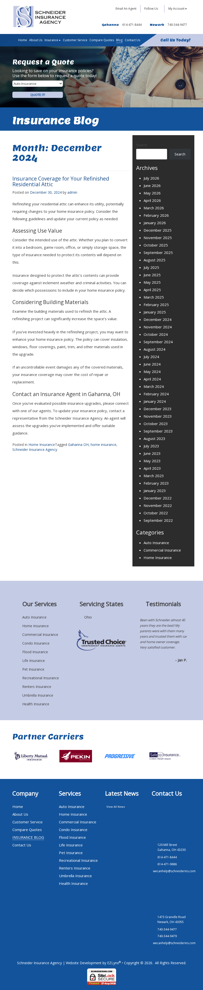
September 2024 (158, 341)
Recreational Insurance (40, 678)
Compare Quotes (101, 40)
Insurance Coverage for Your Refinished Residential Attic (60, 181)
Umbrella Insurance (37, 695)
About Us (35, 40)
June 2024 (152, 364)
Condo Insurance (36, 643)
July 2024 (151, 356)
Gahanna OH (78, 444)
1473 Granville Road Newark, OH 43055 (171, 919)
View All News (115, 806)
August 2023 (154, 438)
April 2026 (152, 200)
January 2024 (155, 401)
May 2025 (152, 282)
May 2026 (152, 192)
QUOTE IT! (37, 95)
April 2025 (152, 289)
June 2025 (152, 274)
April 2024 (152, 378)
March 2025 (154, 297)
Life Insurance (33, 660)
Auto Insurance (156, 542)
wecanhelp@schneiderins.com (174, 871)
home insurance (103, 444)
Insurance (51, 40)
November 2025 (158, 237)
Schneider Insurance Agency (34, 449)
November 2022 (158, 505)
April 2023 (152, 468)
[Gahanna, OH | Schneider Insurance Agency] (39, 16)
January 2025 (155, 311)
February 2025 (156, 304)
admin (72, 192)
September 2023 (158, 431)
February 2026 (156, 215)
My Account (176, 8)
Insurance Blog (28, 837)
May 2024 (152, 371)
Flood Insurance (35, 652)
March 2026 (154, 207)
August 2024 (154, 349)
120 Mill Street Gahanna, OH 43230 (171, 847)
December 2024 (158, 319)
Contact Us (132, 40)
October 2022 (156, 512)
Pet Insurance (33, 669)
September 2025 (158, 252)
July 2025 (151, 267)
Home (22, 40)
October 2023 (156, 423)
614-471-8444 (132, 25)
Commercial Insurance (162, 550)
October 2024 (156, 334)
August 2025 (154, 259)
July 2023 (151, 445)
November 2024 (158, 326)
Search (141, 145)
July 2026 (151, 178)
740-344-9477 (177, 25)
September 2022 (158, 520)
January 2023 (155, 490)
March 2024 (154, 386)
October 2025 (156, 245)
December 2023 (158, 408)
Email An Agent (125, 8)
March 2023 (154, 475)
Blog (119, 40)
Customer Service (75, 40)
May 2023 (152, 460)
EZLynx (113, 962)
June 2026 (152, 185)
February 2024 (156, 393)
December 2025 (158, 230)
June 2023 (152, 453)
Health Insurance (35, 704)
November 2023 (158, 416)
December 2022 (158, 497)
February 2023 (156, 483)
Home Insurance (41, 444)
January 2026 (155, 222)
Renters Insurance (36, 686)
